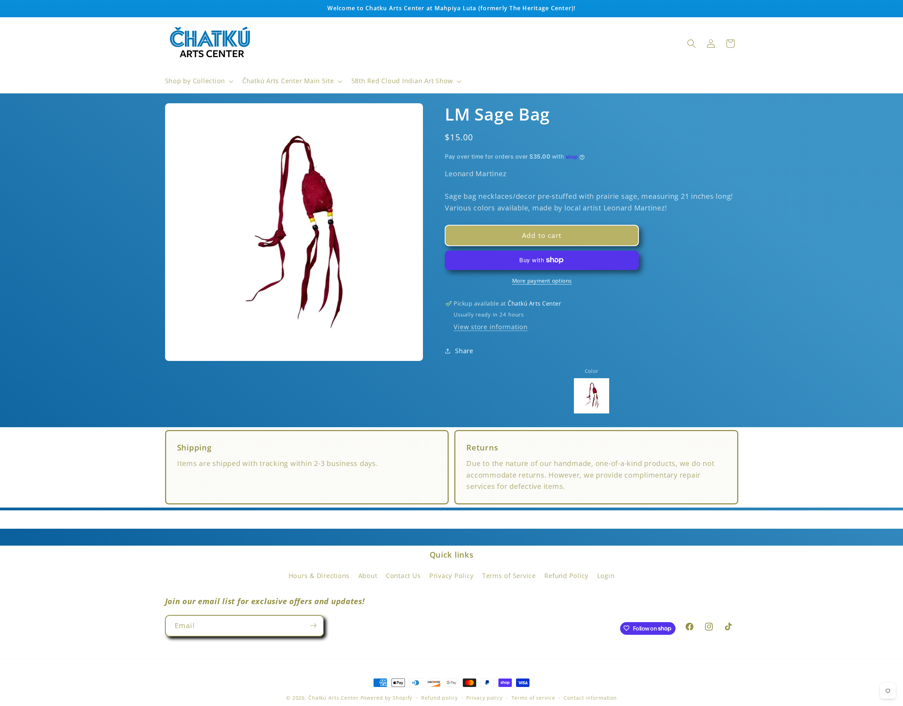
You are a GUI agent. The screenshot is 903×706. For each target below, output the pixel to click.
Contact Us (403, 575)
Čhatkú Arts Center (333, 697)
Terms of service (533, 697)
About (367, 575)
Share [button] (464, 350)
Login (606, 575)
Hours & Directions (319, 575)
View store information (491, 327)
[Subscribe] (313, 625)
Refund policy (439, 697)
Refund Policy (566, 575)
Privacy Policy (451, 575)
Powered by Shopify (386, 697)
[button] (198, 81)
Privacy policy (484, 697)
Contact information (590, 697)
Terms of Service (509, 575)
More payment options (542, 280)
